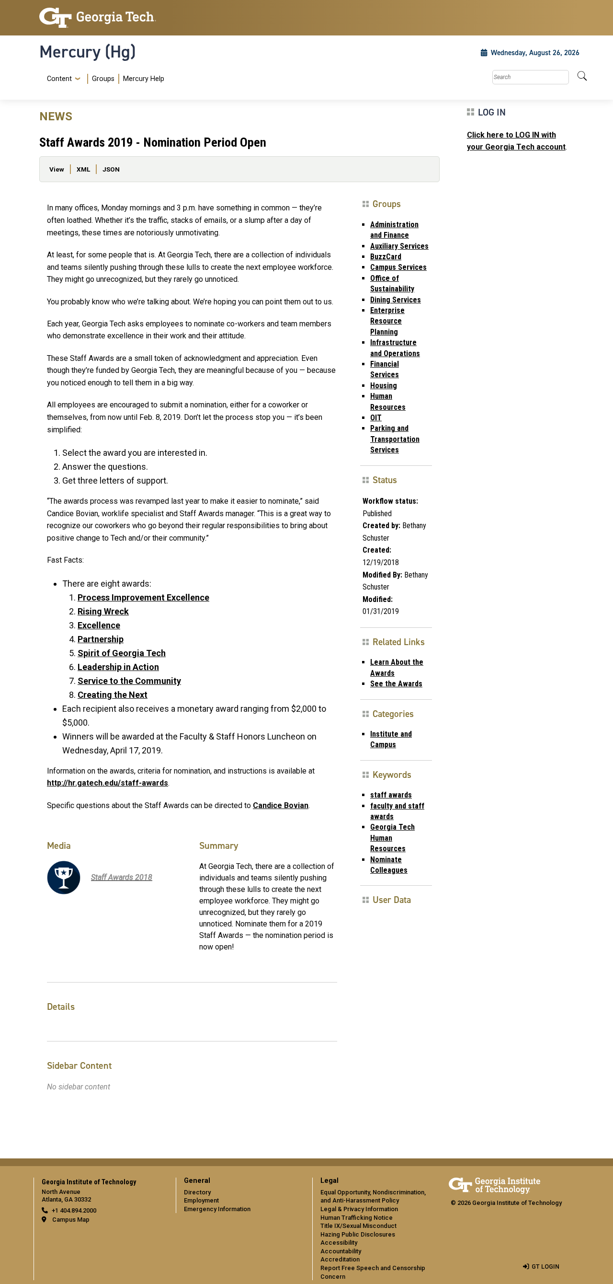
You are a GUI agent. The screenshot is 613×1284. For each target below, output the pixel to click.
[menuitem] (103, 79)
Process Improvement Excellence (143, 597)
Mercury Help (143, 79)
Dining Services (395, 299)
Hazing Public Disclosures (357, 1234)
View (56, 169)
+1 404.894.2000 (74, 1210)
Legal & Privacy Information (359, 1209)
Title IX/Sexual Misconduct (358, 1225)
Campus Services (398, 267)
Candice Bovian (280, 805)
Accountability (340, 1251)
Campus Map (71, 1219)
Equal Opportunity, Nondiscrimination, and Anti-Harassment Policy (373, 1196)
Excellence (99, 625)
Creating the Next (113, 695)
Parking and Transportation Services (395, 439)
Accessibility (338, 1242)
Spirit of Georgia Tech (122, 653)
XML (83, 169)
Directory (197, 1192)
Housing (383, 385)
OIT (376, 417)
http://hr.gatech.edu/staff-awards (107, 782)
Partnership (101, 639)
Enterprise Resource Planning (387, 321)
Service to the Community (129, 681)
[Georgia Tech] (101, 18)
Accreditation (340, 1259)
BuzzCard (385, 256)
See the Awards (396, 683)
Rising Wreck (103, 611)
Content (59, 79)
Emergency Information (217, 1209)
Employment (201, 1200)
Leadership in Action (118, 667)
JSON (111, 169)
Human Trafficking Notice (356, 1217)
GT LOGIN (545, 1266)
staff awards (391, 794)
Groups (103, 79)
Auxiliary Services (399, 246)
